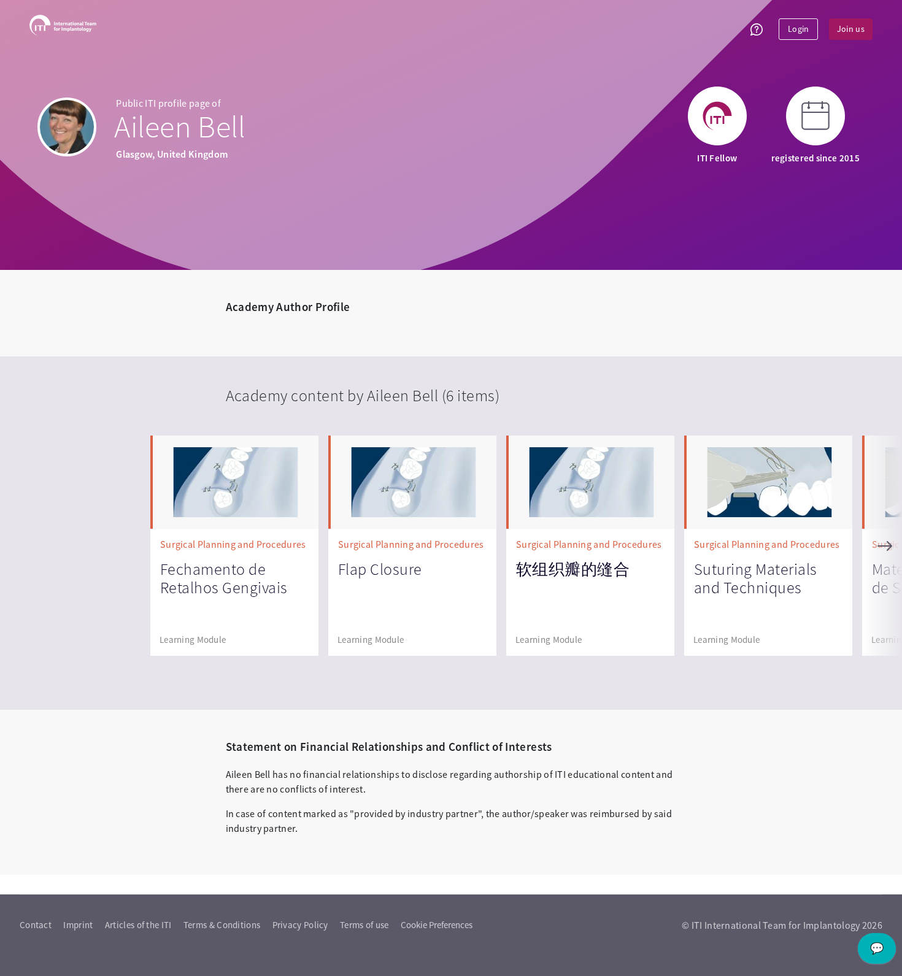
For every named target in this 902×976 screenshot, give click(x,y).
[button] (756, 29)
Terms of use (364, 925)
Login (798, 28)
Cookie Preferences (436, 925)
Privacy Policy (300, 925)
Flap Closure (380, 569)
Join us (851, 28)
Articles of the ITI (138, 925)
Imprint (78, 925)
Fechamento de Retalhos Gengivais (224, 578)
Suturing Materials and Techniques (755, 578)
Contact (36, 925)
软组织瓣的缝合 (573, 569)
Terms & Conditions (221, 925)
